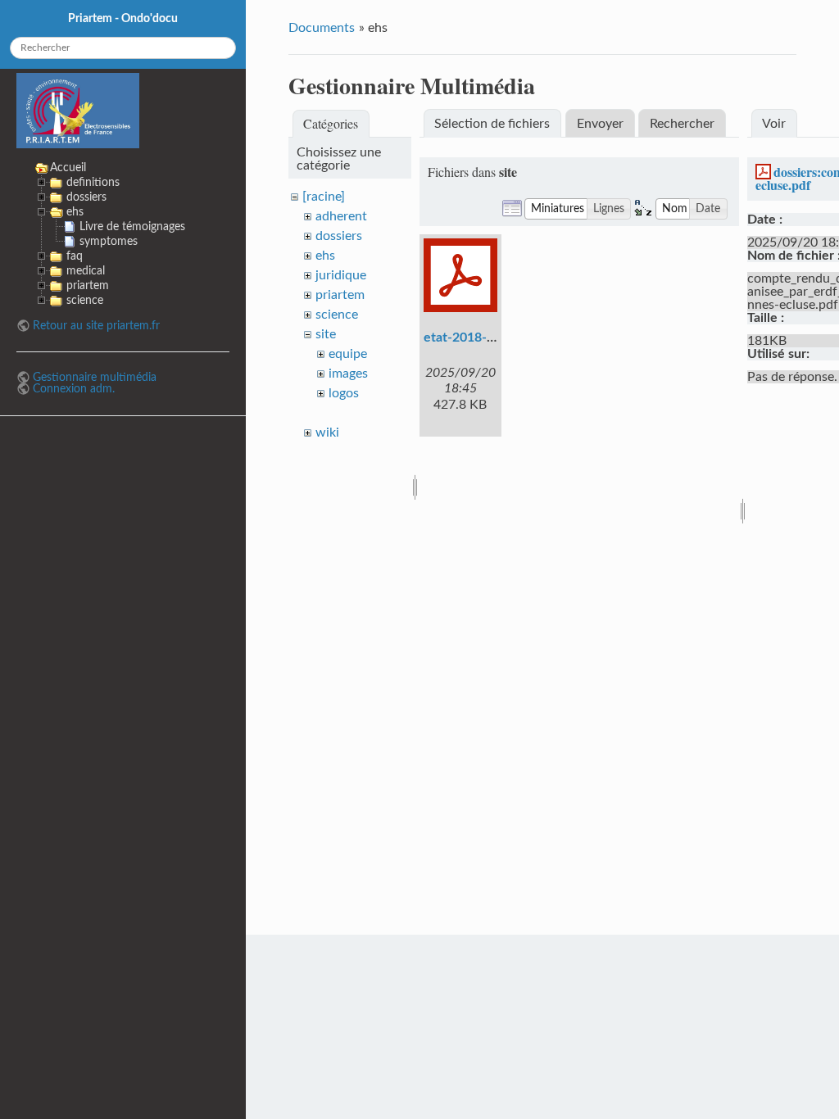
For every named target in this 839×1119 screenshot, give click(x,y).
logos (344, 393)
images (348, 373)
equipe (348, 353)
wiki (327, 432)
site (325, 334)
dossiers (338, 235)
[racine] (323, 196)
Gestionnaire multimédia (94, 377)
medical (85, 271)
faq (74, 256)
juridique (340, 275)
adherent (341, 216)
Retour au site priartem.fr (96, 325)
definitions (93, 182)
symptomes (108, 241)
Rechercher (682, 123)
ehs (325, 255)
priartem (340, 294)
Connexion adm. (74, 389)
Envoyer (600, 123)
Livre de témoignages (132, 226)
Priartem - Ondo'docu (123, 18)
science (336, 314)
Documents (321, 27)
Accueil (68, 167)
